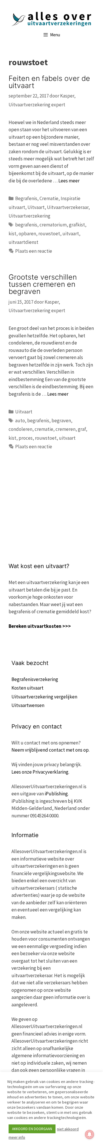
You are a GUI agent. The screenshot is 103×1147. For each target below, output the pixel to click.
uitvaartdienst (23, 242)
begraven (61, 420)
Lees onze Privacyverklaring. (40, 772)
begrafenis (26, 225)
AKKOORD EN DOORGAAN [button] (32, 1128)
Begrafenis (26, 198)
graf (82, 429)
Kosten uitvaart (27, 688)
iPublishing (56, 793)
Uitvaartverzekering (29, 216)
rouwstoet (49, 233)
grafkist (77, 225)
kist (12, 233)
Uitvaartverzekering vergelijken (44, 697)
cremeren (66, 429)
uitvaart (70, 233)
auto (20, 420)
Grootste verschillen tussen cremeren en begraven (43, 284)
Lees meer (69, 181)
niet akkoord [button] (68, 1129)
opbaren (27, 233)
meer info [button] (17, 1137)
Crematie (48, 198)
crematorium (53, 225)
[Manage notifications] (89, 1134)
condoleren (20, 429)
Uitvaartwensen (27, 705)
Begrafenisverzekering (34, 679)
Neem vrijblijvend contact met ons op (50, 750)
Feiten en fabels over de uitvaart (49, 82)
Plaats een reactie (33, 251)
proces (26, 438)
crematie (44, 429)
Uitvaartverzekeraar (67, 207)
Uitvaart (36, 207)
